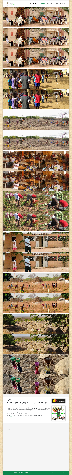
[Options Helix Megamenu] (64, 3)
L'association (35, 3)
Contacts (51, 472)
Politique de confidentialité (59, 472)
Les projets (49, 3)
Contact (61, 3)
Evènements (55, 3)
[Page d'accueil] (30, 3)
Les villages (42, 3)
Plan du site (40, 472)
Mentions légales (46, 472)
